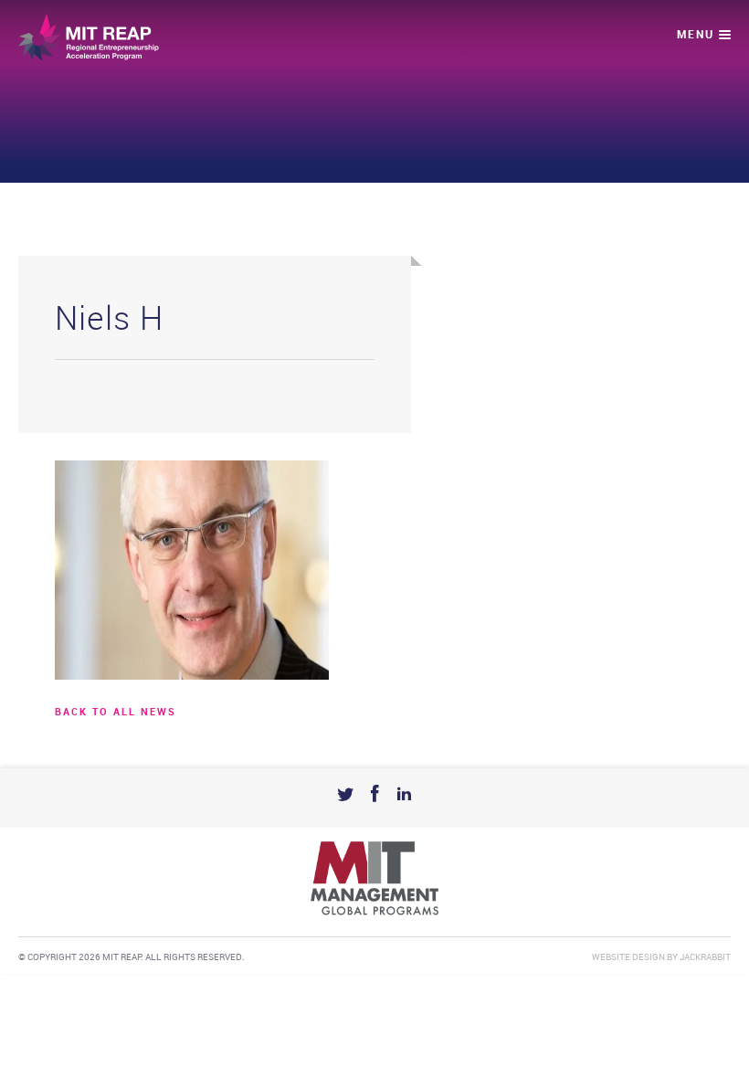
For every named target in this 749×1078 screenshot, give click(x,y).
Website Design (628, 957)
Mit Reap (88, 37)
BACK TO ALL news (115, 712)
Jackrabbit (705, 957)
